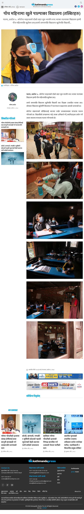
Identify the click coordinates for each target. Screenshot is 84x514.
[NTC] (54, 376)
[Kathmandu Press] (42, 5)
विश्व (29, 491)
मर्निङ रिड (44, 491)
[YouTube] (12, 485)
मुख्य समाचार (61, 471)
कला (58, 483)
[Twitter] (7, 485)
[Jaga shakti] (54, 385)
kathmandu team (75, 470)
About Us (78, 491)
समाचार (59, 474)
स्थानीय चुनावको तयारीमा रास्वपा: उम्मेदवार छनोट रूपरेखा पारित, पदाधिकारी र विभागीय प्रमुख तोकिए (73, 442)
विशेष (38, 491)
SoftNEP (44, 508)
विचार (33, 491)
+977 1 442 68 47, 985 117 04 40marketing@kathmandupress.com (39, 472)
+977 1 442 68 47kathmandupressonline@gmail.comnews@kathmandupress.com (40, 481)
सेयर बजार (4, 493)
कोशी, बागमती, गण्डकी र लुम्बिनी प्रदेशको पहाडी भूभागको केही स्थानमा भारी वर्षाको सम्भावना (31, 440)
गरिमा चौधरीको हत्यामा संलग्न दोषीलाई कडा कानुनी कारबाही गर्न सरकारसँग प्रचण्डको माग (10, 442)
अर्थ (58, 477)
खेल (58, 480)
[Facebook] (2, 485)
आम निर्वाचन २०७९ (13, 493)
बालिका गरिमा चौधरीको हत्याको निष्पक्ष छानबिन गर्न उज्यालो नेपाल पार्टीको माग (51, 442)
